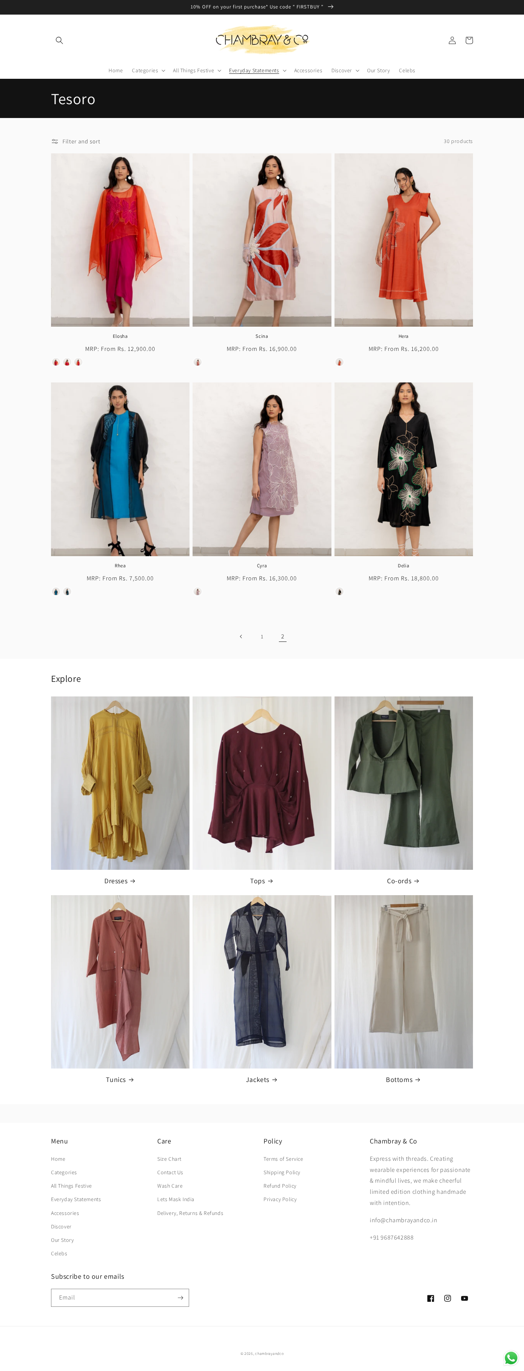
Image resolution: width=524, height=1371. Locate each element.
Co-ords (399, 880)
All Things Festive (71, 1185)
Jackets (257, 1079)
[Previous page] (241, 636)
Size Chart (169, 1158)
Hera (404, 336)
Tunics (116, 1079)
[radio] (56, 362)
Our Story (62, 1239)
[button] (59, 40)
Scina (261, 336)
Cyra (262, 566)
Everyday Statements (76, 1199)
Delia (403, 566)
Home (58, 1158)
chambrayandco (269, 1353)
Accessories (65, 1213)
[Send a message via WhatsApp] (511, 1358)
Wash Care (170, 1185)
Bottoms (399, 1079)
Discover (61, 1226)
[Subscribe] (180, 1298)
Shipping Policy (282, 1172)
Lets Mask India (175, 1199)
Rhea (120, 566)
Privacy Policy (280, 1199)
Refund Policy (280, 1185)
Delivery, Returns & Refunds (190, 1213)
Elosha (120, 336)
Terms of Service (283, 1158)
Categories (64, 1172)
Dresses (115, 880)
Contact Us (170, 1172)
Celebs (59, 1253)
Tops (257, 880)
